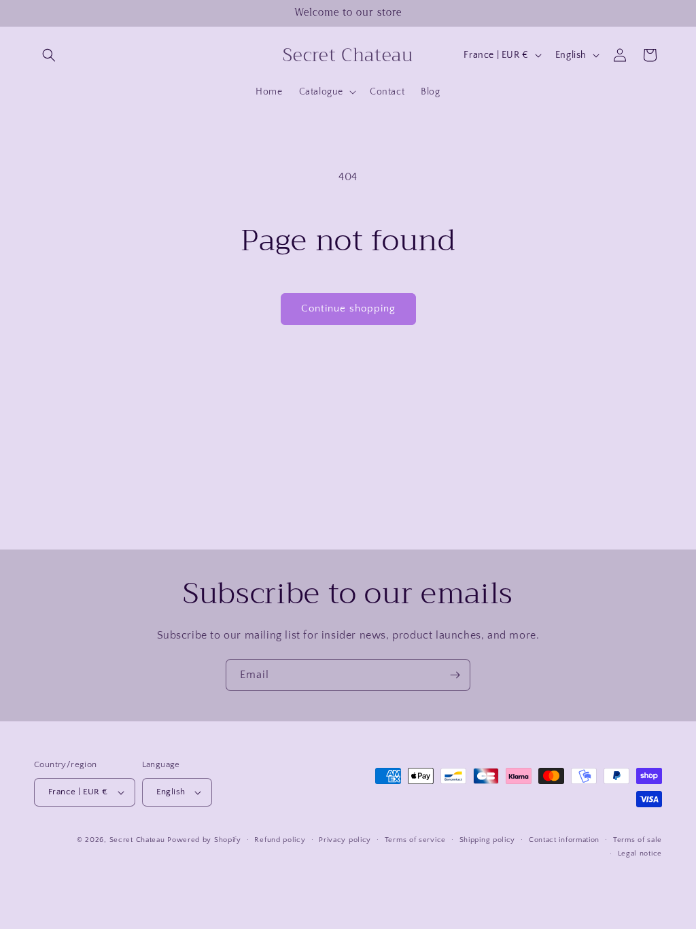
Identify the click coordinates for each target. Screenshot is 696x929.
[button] (49, 55)
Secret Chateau (137, 840)
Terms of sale (637, 840)
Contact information (564, 840)
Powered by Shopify (204, 840)
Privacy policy (345, 840)
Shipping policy (487, 840)
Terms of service (415, 840)
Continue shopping (348, 308)
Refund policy (279, 840)
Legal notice (640, 853)
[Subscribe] (455, 675)
